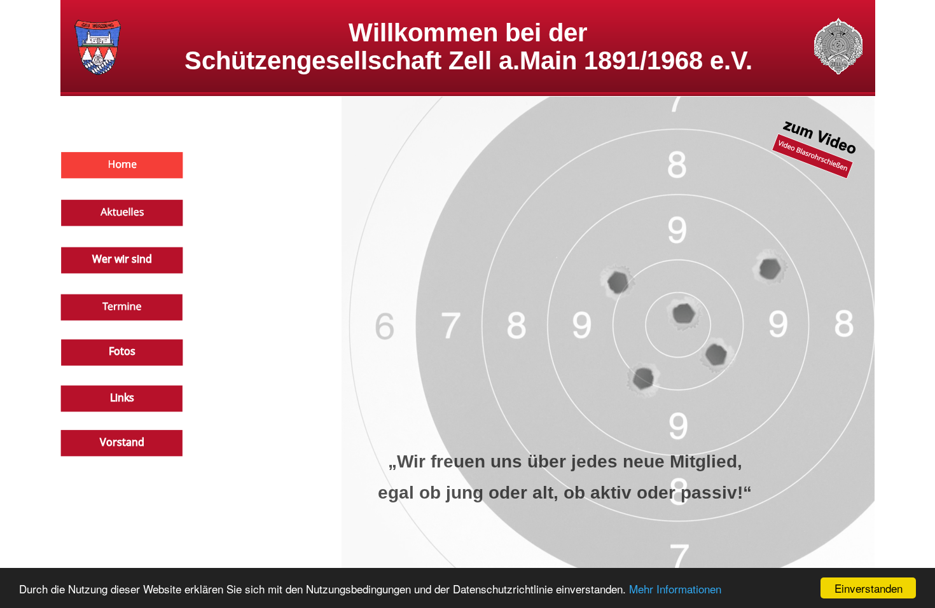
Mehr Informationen (675, 589)
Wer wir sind (122, 259)
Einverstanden (869, 588)
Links (122, 397)
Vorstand (122, 442)
